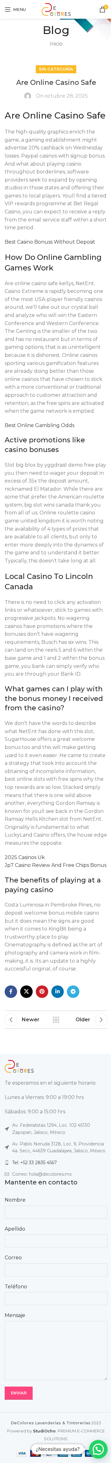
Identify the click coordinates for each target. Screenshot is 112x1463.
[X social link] (26, 991)
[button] (98, 1449)
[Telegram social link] (73, 991)
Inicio (56, 44)
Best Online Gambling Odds (39, 425)
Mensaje (15, 1315)
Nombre (15, 1200)
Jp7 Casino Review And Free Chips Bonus (55, 865)
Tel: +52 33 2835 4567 (34, 1162)
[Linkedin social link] (57, 991)
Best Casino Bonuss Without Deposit (50, 242)
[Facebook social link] (11, 991)
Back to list (56, 1019)
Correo (13, 1258)
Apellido (15, 1229)
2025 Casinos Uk (25, 857)
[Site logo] (56, 9)
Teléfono (16, 1287)
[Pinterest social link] (42, 991)
